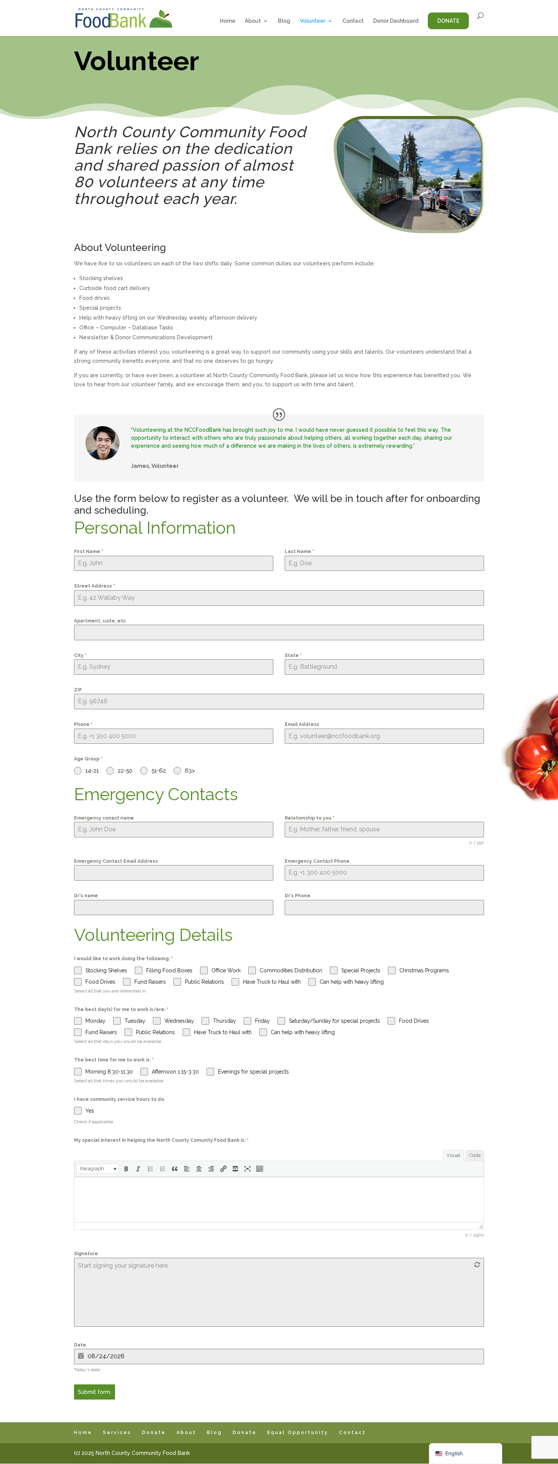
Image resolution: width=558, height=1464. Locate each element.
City (80, 655)
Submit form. (94, 1392)
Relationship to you (309, 818)
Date (80, 1345)
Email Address (302, 724)
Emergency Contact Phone (317, 861)
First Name (88, 551)
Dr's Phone (298, 895)
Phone (83, 724)
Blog (284, 21)
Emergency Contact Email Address (116, 861)
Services (117, 1432)
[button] (97, 1169)
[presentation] (98, 1168)
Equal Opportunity (297, 1432)
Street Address (94, 586)
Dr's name (86, 895)
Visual (453, 1155)
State (293, 655)
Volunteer (312, 21)
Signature (86, 1253)
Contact (353, 21)
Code (475, 1155)
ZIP (78, 690)
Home (227, 21)
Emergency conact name (104, 818)
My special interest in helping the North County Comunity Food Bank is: (161, 1140)
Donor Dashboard (395, 21)
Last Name (299, 551)
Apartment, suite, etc (100, 621)
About (253, 21)
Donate (448, 21)
